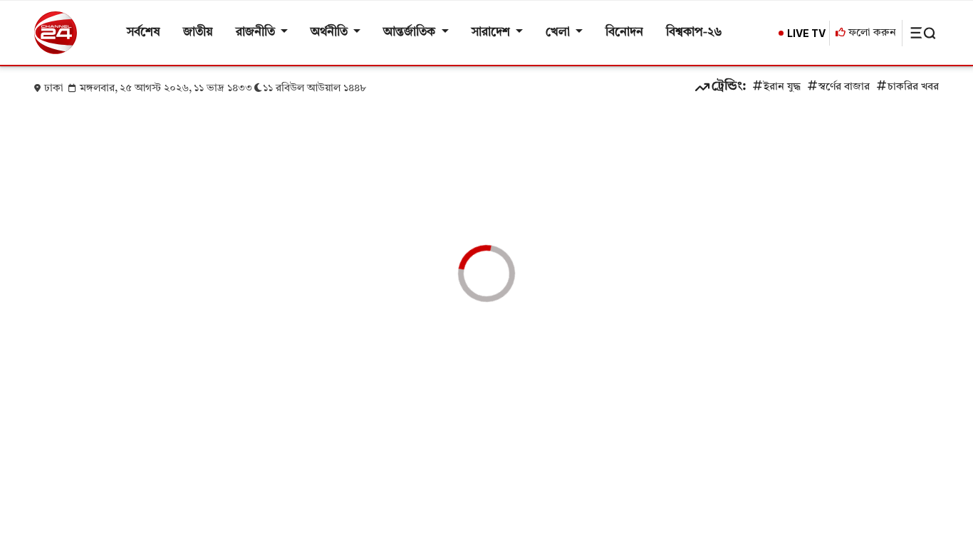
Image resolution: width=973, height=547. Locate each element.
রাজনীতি (257, 32)
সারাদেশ (492, 32)
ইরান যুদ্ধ (782, 87)
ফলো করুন (870, 33)
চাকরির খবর (913, 87)
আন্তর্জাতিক (410, 32)
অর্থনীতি (330, 32)
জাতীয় (198, 32)
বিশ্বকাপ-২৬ (694, 32)
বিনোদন (624, 32)
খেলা (559, 32)
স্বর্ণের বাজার (844, 87)
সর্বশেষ (143, 32)
